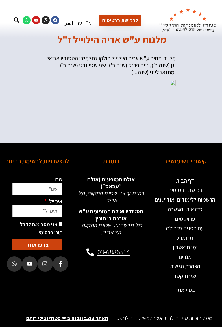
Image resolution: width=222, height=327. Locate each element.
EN (88, 23)
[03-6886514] (90, 252)
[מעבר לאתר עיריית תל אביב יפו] (99, 275)
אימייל (55, 201)
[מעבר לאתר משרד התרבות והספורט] (123, 275)
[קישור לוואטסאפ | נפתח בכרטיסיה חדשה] (27, 20)
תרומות (185, 237)
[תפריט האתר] (6, 21)
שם (58, 179)
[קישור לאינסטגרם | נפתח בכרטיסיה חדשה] (46, 20)
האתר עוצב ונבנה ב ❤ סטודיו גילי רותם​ (67, 318)
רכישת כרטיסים (185, 190)
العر (69, 23)
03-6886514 (113, 252)
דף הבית (185, 180)
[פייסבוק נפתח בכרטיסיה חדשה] (60, 264)
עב (79, 23)
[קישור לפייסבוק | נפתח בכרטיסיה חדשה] (55, 20)
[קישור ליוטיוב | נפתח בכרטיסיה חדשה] (36, 20)
